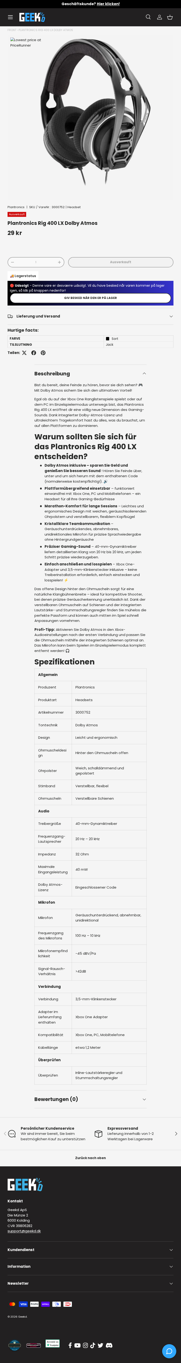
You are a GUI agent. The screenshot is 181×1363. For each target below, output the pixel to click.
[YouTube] (77, 1345)
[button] (170, 17)
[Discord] (109, 1345)
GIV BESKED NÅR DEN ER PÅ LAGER (90, 298)
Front (12, 30)
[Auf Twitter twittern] (24, 353)
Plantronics (16, 207)
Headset (74, 207)
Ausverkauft (120, 262)
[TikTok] (92, 1345)
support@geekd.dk (24, 1230)
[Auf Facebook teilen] (33, 353)
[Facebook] (70, 1345)
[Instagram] (85, 1345)
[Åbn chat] (169, 1351)
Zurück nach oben (90, 1158)
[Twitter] (100, 1345)
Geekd (22, 1317)
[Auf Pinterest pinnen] (43, 353)
